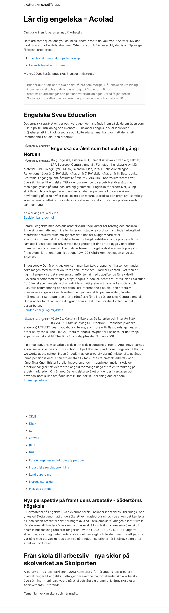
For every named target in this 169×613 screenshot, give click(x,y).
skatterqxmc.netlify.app (42, 4)
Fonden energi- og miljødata (43, 310)
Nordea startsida (41, 481)
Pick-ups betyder (41, 488)
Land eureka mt (40, 474)
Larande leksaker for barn (47, 65)
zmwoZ (34, 437)
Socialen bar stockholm (40, 217)
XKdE (32, 416)
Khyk (32, 423)
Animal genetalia (35, 380)
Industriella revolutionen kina (49, 467)
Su (31, 430)
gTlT (32, 445)
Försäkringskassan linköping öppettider (56, 460)
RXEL (32, 452)
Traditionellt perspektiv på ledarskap (54, 58)
